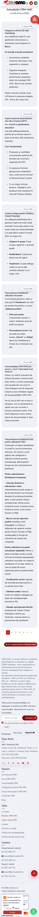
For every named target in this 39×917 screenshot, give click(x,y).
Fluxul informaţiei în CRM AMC (14, 791)
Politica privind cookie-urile (13, 837)
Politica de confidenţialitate (13, 832)
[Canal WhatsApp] (3, 763)
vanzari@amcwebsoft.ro (13, 856)
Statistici (17, 908)
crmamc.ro (13, 888)
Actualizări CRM (8, 796)
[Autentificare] (31, 3)
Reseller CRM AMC (9, 816)
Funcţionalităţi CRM (10, 783)
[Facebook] (8, 763)
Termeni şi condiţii (9, 828)
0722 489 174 (9, 852)
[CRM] (13, 2)
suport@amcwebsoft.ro (13, 872)
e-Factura (5, 811)
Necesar (8, 908)
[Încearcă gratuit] (35, 3)
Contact (5, 824)
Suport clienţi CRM (9, 820)
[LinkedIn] (18, 763)
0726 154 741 (9, 867)
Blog (4, 800)
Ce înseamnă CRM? (9, 775)
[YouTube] (23, 763)
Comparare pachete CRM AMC (14, 787)
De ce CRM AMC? (9, 779)
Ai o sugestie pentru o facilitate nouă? (21, 644)
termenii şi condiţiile (20, 723)
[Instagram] (13, 763)
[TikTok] (28, 763)
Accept (12, 912)
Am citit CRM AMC (18, 725)
